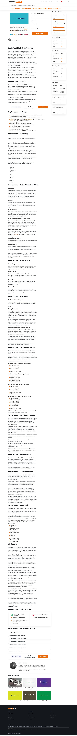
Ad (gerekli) (33, 15)
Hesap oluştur (39, 33)
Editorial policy (10, 717)
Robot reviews (31, 715)
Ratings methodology (11, 719)
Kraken (11, 120)
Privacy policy (52, 713)
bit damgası (16, 234)
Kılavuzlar (50, 1)
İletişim (9, 715)
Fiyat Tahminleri (44, 1)
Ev (39, 1)
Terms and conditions (53, 715)
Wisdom (13, 708)
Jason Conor (22, 663)
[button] (68, 2)
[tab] (29, 632)
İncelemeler (57, 1)
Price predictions (32, 713)
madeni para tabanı (28, 119)
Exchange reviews (32, 717)
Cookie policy (52, 717)
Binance (11, 119)
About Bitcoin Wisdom (11, 713)
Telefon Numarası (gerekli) (35, 28)
